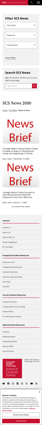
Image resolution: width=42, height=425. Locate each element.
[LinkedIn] (18, 383)
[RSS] (36, 383)
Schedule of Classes (10, 302)
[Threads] (22, 383)
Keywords (11, 35)
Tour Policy (6, 282)
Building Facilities (9, 337)
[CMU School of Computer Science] (14, 2)
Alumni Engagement (10, 242)
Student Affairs (8, 312)
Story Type (11, 25)
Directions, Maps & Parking (12, 277)
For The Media (8, 247)
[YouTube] (31, 383)
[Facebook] (8, 383)
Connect (6, 221)
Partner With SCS (9, 237)
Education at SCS (9, 262)
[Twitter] (27, 383)
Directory (6, 332)
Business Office (8, 346)
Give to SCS (7, 232)
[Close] (39, 392)
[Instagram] (13, 383)
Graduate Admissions (10, 272)
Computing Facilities (10, 341)
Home (5, 110)
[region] (21, 407)
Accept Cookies (21, 421)
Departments (12, 45)
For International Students (12, 316)
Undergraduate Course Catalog (14, 307)
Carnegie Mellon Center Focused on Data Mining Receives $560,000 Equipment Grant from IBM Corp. (19, 195)
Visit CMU (6, 287)
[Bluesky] (4, 383)
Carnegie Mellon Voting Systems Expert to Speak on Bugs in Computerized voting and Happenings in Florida (20, 151)
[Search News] (34, 85)
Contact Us (6, 227)
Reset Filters (10, 57)
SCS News (13, 110)
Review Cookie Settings (21, 415)
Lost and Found (8, 351)
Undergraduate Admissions (12, 267)
